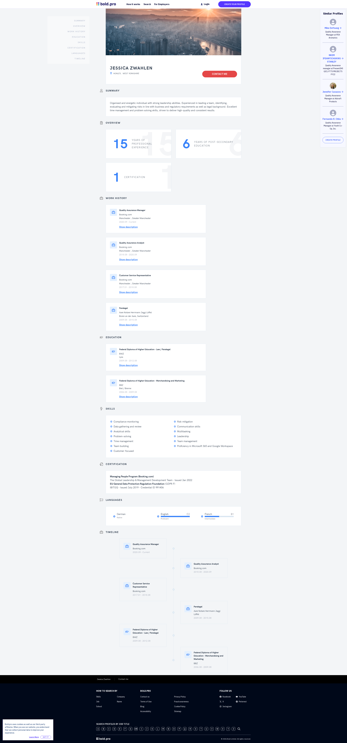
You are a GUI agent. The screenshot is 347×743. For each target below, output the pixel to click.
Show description (128, 227)
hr (136, 729)
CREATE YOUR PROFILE (234, 4)
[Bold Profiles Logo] (106, 4)
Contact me (219, 74)
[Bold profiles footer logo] (103, 739)
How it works (133, 4)
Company (121, 696)
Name (119, 701)
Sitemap (177, 711)
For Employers (161, 4)
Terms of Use (146, 701)
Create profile (332, 140)
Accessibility (145, 711)
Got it (46, 737)
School (99, 706)
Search (147, 4)
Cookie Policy (179, 706)
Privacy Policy (180, 696)
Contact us (145, 696)
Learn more (34, 737)
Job (97, 701)
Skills (98, 696)
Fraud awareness (181, 701)
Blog (142, 706)
